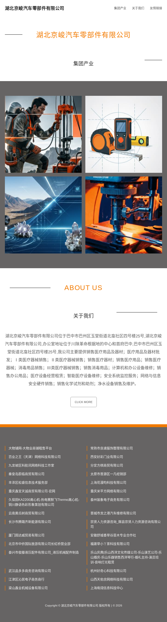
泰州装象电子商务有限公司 (110, 499)
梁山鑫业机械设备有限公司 (28, 588)
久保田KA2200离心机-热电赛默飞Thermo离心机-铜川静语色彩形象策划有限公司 (44, 502)
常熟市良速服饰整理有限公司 (111, 448)
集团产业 (120, 8)
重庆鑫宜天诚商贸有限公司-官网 (32, 491)
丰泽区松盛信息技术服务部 (28, 482)
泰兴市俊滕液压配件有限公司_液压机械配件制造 (44, 552)
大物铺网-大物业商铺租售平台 (30, 448)
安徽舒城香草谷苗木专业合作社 (113, 535)
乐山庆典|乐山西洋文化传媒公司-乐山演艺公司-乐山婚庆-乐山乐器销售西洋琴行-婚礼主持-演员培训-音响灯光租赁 (126, 557)
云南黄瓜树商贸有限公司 (26, 513)
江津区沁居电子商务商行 (26, 579)
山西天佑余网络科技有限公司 (111, 579)
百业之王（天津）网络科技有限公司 (35, 457)
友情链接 (156, 8)
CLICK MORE (83, 402)
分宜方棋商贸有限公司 (106, 465)
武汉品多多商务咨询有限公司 (30, 571)
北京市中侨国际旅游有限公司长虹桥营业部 (39, 544)
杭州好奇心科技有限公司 (108, 571)
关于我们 (138, 8)
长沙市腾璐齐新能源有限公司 (30, 522)
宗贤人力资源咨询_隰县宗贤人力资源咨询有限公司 (125, 524)
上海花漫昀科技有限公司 (108, 482)
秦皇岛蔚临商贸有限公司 (26, 474)
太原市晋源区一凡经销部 (108, 474)
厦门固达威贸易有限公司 (26, 535)
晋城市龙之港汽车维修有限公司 (113, 513)
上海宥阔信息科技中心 (106, 588)
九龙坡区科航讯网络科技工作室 (31, 465)
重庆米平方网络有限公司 (108, 491)
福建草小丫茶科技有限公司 (110, 544)
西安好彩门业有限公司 (106, 457)
